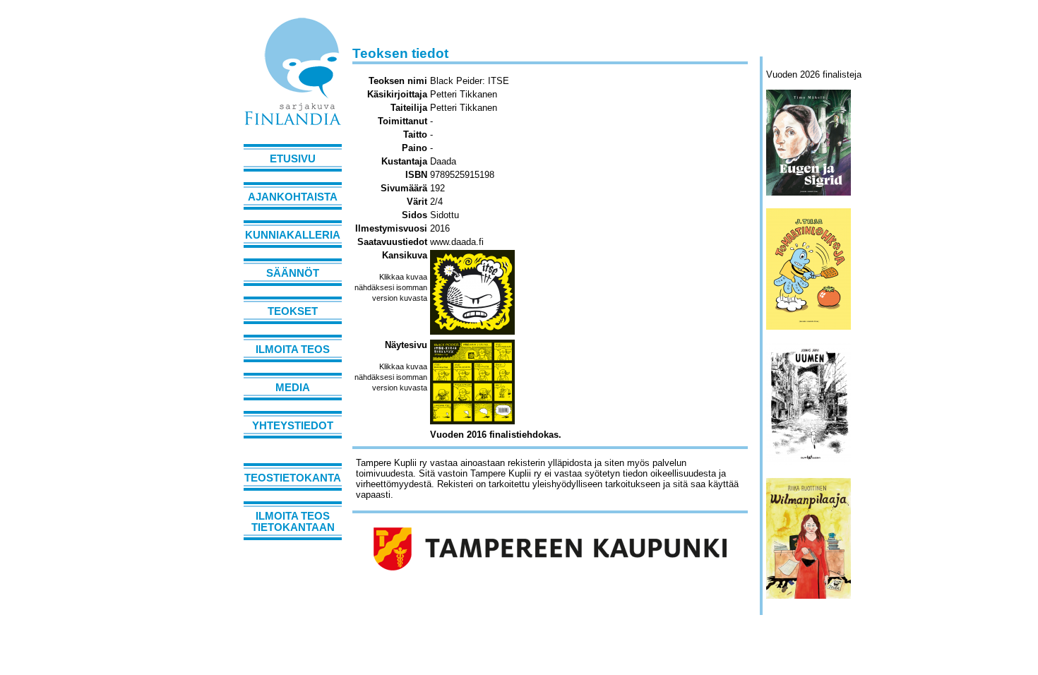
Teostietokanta (292, 478)
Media (292, 387)
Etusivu (293, 159)
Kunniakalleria (292, 235)
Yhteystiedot (292, 425)
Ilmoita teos (293, 349)
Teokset (293, 311)
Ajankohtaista (293, 197)
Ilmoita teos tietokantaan (293, 521)
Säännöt (292, 273)
